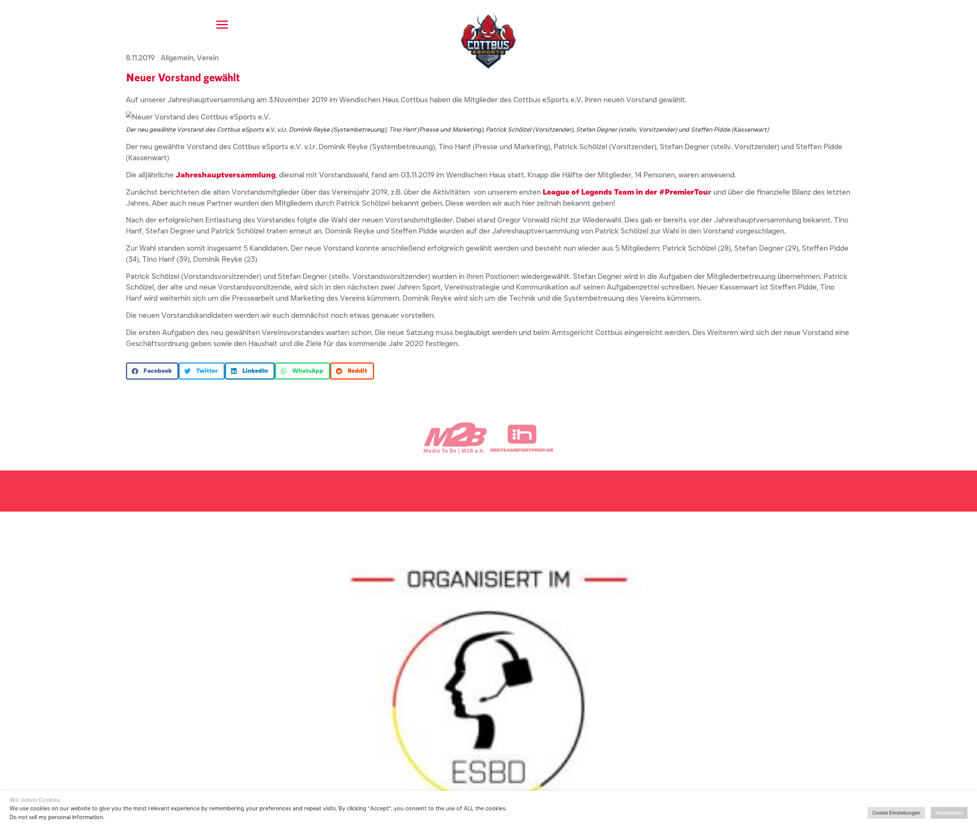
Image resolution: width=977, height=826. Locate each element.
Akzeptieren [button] (949, 813)
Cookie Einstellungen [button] (896, 813)
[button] (152, 371)
